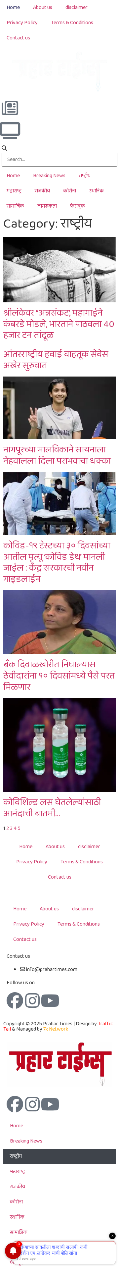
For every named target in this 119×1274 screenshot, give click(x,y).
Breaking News (49, 176)
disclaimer (76, 7)
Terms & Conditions (72, 23)
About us (42, 7)
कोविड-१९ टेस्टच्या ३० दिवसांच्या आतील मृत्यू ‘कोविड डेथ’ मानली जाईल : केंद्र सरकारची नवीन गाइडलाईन (56, 562)
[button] (59, 149)
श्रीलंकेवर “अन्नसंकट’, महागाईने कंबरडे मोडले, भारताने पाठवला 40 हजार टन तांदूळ (58, 324)
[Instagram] (32, 1000)
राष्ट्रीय (85, 176)
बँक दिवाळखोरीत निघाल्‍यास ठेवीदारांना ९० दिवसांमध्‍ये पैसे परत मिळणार (59, 675)
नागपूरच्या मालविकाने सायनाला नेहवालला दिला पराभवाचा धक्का (57, 455)
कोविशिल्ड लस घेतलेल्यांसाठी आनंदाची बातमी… (52, 808)
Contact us (18, 38)
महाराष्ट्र (14, 191)
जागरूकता (47, 206)
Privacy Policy (22, 23)
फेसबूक (77, 206)
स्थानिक (96, 191)
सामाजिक (15, 206)
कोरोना (69, 191)
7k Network (55, 1029)
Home (13, 7)
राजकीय (42, 191)
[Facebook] (15, 1000)
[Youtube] (50, 1000)
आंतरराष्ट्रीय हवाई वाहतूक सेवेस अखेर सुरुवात (55, 360)
